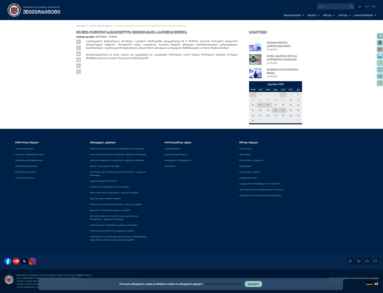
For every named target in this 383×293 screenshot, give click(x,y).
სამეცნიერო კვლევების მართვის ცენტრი (109, 187)
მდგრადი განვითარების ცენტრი (105, 198)
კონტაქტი (374, 278)
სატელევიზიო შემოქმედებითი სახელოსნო (259, 184)
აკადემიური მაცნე (248, 178)
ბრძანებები (170, 166)
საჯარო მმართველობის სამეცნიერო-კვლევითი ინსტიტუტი (118, 154)
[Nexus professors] (380, 49)
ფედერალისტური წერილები (103, 181)
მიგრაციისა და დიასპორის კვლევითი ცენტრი (112, 231)
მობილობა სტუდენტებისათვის (29, 154)
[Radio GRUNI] (380, 76)
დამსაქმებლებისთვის (25, 172)
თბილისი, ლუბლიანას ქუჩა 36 (31, 281)
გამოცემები (245, 154)
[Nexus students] (380, 43)
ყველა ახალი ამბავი (101, 26)
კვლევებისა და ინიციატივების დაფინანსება (260, 195)
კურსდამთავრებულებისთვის (29, 160)
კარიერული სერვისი (25, 178)
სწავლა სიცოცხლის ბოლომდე (104, 166)
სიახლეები (258, 33)
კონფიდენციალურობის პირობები (345, 278)
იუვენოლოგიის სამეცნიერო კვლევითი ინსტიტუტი (113, 225)
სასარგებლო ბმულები (249, 172)
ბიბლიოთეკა (245, 149)
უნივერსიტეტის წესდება (176, 154)
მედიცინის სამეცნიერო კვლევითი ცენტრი (110, 210)
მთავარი (81, 26)
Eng (373, 6)
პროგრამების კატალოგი (251, 160)
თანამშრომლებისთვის (26, 166)
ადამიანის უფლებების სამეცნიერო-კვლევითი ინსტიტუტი (117, 160)
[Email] (380, 56)
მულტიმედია (245, 166)
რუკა (365, 278)
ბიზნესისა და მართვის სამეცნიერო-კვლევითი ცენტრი (116, 204)
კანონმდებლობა (173, 149)
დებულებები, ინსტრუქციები (178, 160)
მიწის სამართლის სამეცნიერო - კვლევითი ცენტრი (114, 193)
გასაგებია (253, 284)
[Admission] (380, 70)
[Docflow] (380, 36)
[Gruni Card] (380, 63)
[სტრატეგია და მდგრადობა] (380, 83)
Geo (367, 6)
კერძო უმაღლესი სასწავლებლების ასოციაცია (261, 189)
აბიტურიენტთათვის (24, 149)
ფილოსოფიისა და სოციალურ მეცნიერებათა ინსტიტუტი (117, 149)
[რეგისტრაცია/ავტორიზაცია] (360, 6)
